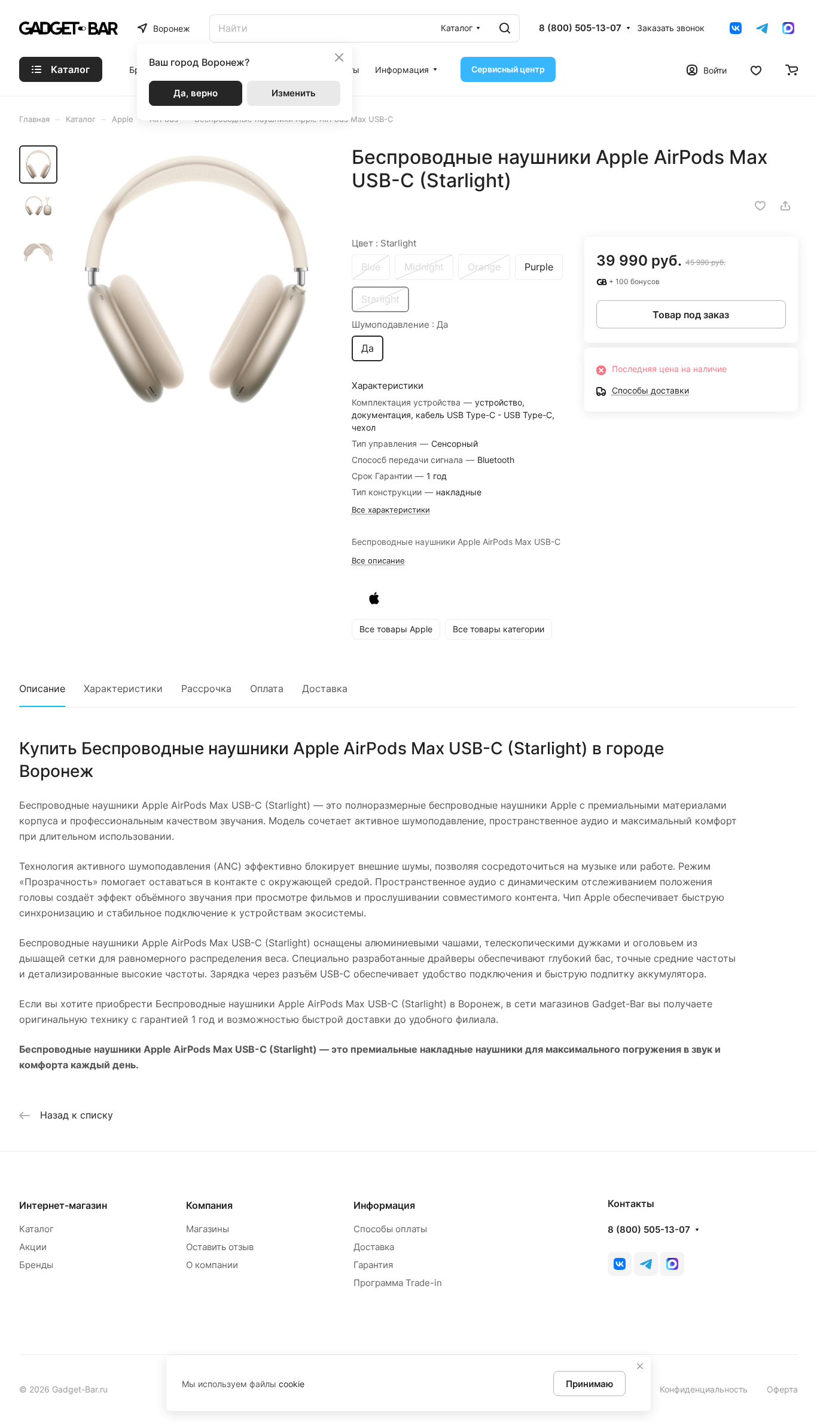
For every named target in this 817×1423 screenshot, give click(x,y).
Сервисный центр (508, 69)
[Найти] (505, 28)
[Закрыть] (640, 1366)
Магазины (207, 1229)
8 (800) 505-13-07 (580, 28)
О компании (212, 1264)
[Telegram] (762, 28)
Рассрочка (206, 688)
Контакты (631, 1203)
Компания (209, 1205)
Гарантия (373, 1264)
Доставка (324, 688)
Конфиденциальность (704, 1389)
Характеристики (123, 688)
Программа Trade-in (397, 1282)
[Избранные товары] (756, 69)
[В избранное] (760, 205)
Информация (384, 1205)
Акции (33, 1247)
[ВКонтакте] (736, 28)
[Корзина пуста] (791, 69)
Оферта (782, 1389)
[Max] (788, 28)
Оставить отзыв (220, 1247)
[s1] (196, 279)
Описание (42, 688)
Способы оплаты (390, 1229)
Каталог (36, 1229)
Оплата (266, 688)
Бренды (36, 1264)
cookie (291, 1384)
